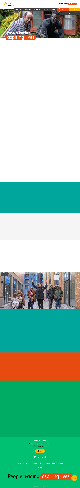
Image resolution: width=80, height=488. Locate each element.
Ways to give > (57, 167)
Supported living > (16, 167)
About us (53, 9)
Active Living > (15, 164)
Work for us (37, 9)
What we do (28, 9)
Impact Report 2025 (40, 211)
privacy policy (54, 377)
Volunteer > (56, 175)
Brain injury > (36, 175)
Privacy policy (23, 463)
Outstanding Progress (37, 342)
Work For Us (19, 160)
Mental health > (36, 172)
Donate (74, 9)
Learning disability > (37, 164)
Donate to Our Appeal (66, 13)
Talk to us (64, 9)
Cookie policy (37, 463)
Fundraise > (56, 170)
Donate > (56, 164)
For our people (18, 9)
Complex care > (36, 170)
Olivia (14, 342)
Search (76, 13)
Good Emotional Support (58, 342)
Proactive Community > (17, 170)
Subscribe (38, 380)
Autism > (35, 167)
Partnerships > (57, 172)
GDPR (40, 467)
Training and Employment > (18, 172)
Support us (45, 9)
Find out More (46, 236)
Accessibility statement (54, 463)
